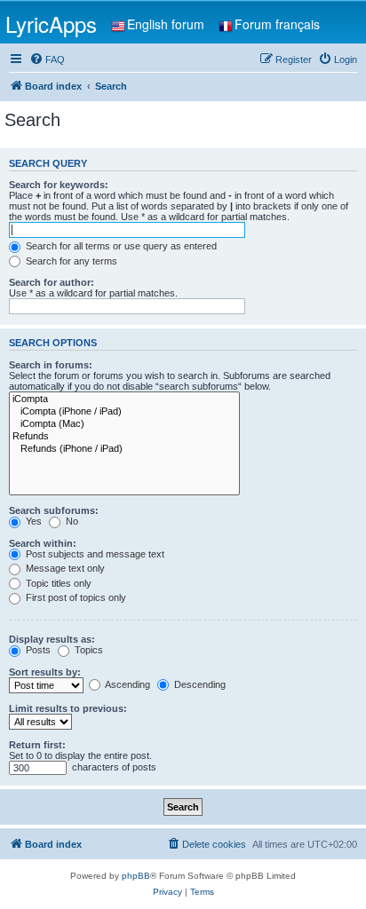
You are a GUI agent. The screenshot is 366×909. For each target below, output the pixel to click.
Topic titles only (57, 583)
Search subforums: (54, 510)
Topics (87, 649)
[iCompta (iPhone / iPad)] (124, 412)
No (70, 521)
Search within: (42, 543)
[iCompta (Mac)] (124, 424)
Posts (37, 649)
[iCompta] (124, 399)
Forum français (277, 24)
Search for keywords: (58, 184)
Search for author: (51, 282)
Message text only (64, 568)
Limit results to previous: (68, 708)
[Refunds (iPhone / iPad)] (124, 449)
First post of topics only (74, 597)
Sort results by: (45, 672)
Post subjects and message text (93, 554)
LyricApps (51, 23)
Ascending (126, 684)
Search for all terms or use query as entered (120, 246)
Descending (198, 684)
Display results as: (52, 639)
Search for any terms (70, 261)
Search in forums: (50, 365)
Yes (32, 521)
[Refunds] (124, 437)
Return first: (37, 744)
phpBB (136, 876)
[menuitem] (47, 59)
